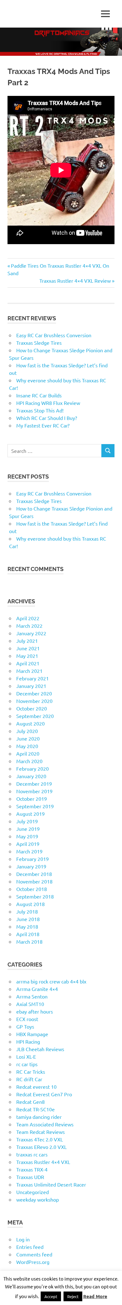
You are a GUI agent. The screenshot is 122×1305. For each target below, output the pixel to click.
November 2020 (34, 701)
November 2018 (34, 881)
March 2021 (29, 671)
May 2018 (27, 926)
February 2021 (32, 678)
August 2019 (30, 813)
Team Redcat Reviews (40, 1132)
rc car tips (27, 1064)
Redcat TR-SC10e (35, 1109)
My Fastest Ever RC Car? (42, 425)
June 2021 (28, 648)
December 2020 (34, 693)
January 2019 (31, 866)
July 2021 (27, 640)
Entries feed (29, 1247)
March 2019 (29, 851)
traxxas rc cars (32, 1154)
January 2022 (31, 633)
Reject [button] (73, 1296)
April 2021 (27, 663)
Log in (23, 1239)
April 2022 (27, 618)
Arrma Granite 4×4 (37, 989)
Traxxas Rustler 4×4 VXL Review (75, 280)
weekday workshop (37, 1199)
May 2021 (27, 655)
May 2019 (27, 836)
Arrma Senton (32, 996)
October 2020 (31, 708)
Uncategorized (32, 1192)
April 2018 (27, 934)
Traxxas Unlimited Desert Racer (51, 1184)
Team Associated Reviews (45, 1124)
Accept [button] (50, 1296)
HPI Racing (28, 1041)
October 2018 (31, 889)
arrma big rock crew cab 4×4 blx (51, 981)
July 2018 (27, 911)
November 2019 (34, 791)
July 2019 (27, 821)
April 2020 (27, 753)
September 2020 (35, 716)
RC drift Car (29, 1079)
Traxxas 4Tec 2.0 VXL (39, 1139)
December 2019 (34, 783)
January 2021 (31, 686)
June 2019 (28, 828)
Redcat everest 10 (36, 1086)
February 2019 (32, 859)
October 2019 (31, 798)
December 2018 (34, 874)
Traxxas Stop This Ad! (40, 410)
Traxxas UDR (30, 1177)
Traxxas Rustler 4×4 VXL (43, 1162)
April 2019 (27, 844)
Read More (95, 1296)
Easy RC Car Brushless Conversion (53, 335)
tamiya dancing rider (39, 1117)
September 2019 (35, 806)
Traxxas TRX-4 (32, 1169)
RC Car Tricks (30, 1071)
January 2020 (31, 776)
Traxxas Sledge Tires (39, 342)
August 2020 (30, 723)
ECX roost (27, 1019)
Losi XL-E (26, 1056)
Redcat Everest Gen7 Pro (44, 1094)
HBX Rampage (32, 1034)
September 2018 (35, 896)
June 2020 (28, 738)
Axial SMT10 (30, 1004)
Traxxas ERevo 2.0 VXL (41, 1147)
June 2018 (28, 919)
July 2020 (27, 731)
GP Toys (25, 1026)
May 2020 (27, 746)
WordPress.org (32, 1262)
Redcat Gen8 (30, 1101)
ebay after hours (34, 1011)
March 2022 (29, 625)
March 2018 (29, 941)
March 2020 (29, 761)
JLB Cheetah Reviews (40, 1049)
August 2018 (30, 904)
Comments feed (34, 1254)
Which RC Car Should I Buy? (46, 418)
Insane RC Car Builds (39, 395)
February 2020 (32, 768)
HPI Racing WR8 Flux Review (48, 403)
